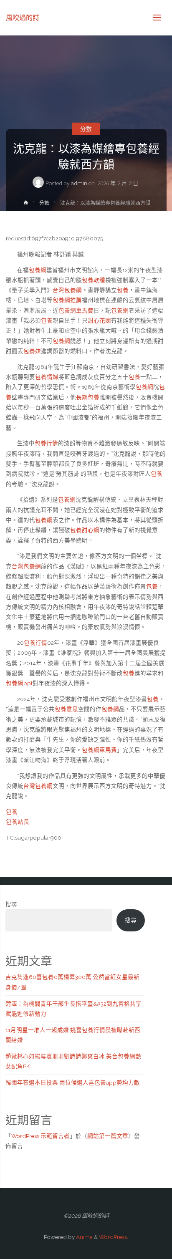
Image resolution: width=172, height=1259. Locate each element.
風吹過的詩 (22, 17)
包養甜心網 (84, 530)
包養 (123, 290)
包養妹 (32, 351)
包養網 (37, 270)
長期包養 (87, 397)
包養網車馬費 (76, 310)
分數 (86, 129)
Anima (84, 1237)
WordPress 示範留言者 (40, 1136)
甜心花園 (99, 320)
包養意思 (66, 709)
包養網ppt (19, 683)
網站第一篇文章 (107, 1136)
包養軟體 (93, 280)
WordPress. (113, 1237)
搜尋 (11, 904)
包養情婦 (46, 376)
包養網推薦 (67, 300)
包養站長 (17, 821)
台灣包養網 (67, 290)
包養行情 (46, 443)
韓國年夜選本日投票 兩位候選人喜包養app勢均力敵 (72, 1082)
